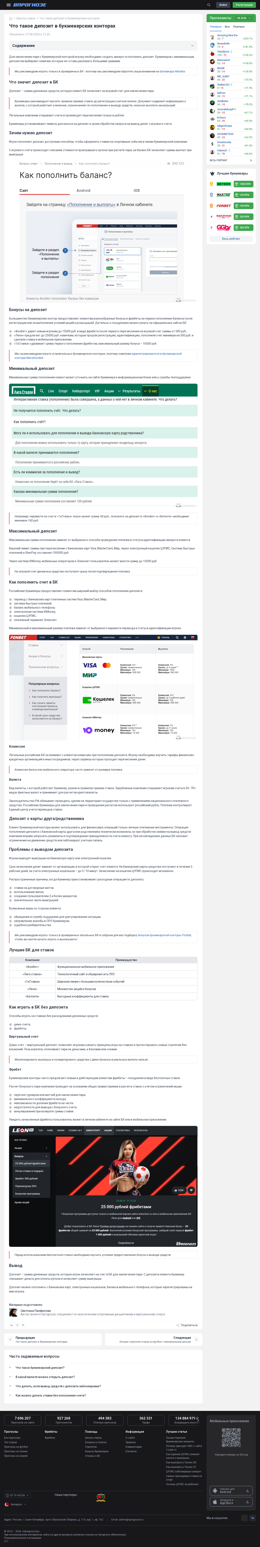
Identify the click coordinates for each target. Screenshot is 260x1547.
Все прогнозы (12, 1437)
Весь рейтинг (231, 238)
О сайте (130, 1437)
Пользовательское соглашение (22, 1538)
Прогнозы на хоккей (16, 1455)
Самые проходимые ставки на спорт (184, 1478)
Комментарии (134, 1446)
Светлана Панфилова (36, 1310)
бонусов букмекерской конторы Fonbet (164, 935)
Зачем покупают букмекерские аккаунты (180, 1439)
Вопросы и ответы (95, 1442)
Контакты (131, 1451)
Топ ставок (10, 1442)
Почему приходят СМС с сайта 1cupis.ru (184, 1448)
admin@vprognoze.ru (131, 1519)
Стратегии (91, 1446)
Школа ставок (93, 1437)
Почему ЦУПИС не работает (182, 1484)
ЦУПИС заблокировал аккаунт (183, 1471)
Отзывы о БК (92, 1455)
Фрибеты (50, 1437)
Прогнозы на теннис (16, 1451)
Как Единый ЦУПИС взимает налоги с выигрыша (183, 1456)
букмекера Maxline (172, 71)
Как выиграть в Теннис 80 (181, 1462)
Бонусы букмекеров (97, 1451)
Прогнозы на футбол (16, 1446)
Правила (131, 1442)
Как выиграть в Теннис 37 (181, 1467)
